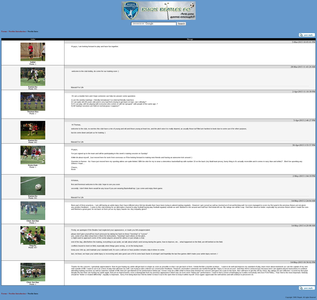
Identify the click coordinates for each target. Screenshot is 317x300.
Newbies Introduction (17, 31)
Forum (4, 31)
